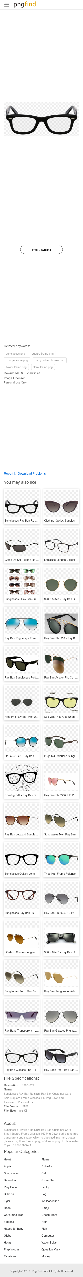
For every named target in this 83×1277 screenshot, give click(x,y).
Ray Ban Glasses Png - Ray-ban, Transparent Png (35, 1070)
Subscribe (48, 1180)
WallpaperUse (50, 1201)
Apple (7, 1166)
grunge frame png (17, 360)
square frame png (43, 353)
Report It (9, 473)
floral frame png (43, 367)
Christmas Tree (13, 1215)
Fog (44, 1194)
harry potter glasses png (49, 360)
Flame (45, 1159)
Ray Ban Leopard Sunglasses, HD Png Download (35, 834)
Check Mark (49, 1215)
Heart (7, 1159)
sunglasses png (15, 353)
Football (9, 1221)
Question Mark (51, 1249)
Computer (48, 1235)
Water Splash (50, 1242)
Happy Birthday (13, 1228)
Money (46, 1256)
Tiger (7, 1201)
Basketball (10, 1180)
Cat (44, 1173)
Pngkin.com (11, 1249)
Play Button (11, 1187)
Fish (44, 1228)
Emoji (45, 1208)
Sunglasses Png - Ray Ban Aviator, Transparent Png (36, 991)
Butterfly (47, 1166)
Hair (44, 1221)
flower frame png (16, 367)
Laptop (46, 1187)
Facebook (10, 1256)
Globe (7, 1235)
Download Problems (32, 473)
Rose (7, 1208)
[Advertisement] (41, 60)
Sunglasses (11, 1173)
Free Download (41, 250)
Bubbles (9, 1194)
